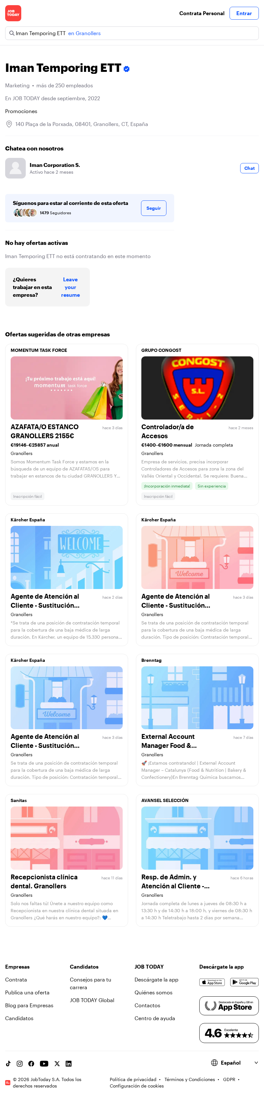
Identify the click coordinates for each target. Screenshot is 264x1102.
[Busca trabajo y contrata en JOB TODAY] (13, 13)
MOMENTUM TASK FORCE (39, 350)
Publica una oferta (27, 992)
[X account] (57, 1064)
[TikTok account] (8, 1064)
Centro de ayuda (155, 1018)
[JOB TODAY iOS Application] (212, 982)
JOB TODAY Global (92, 1000)
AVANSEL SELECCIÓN (165, 800)
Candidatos (19, 1018)
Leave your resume (70, 287)
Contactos (147, 1005)
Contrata (16, 979)
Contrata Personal (201, 13)
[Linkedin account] (68, 1064)
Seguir (153, 208)
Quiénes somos (154, 992)
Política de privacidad (133, 1079)
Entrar (244, 13)
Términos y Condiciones (190, 1079)
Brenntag (151, 660)
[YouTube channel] (44, 1064)
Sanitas (19, 800)
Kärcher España (28, 519)
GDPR (229, 1079)
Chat (249, 168)
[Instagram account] (20, 1064)
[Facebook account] (31, 1064)
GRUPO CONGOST (161, 350)
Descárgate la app (156, 979)
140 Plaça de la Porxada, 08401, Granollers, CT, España (81, 124)
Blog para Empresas (29, 1005)
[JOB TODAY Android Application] (244, 982)
